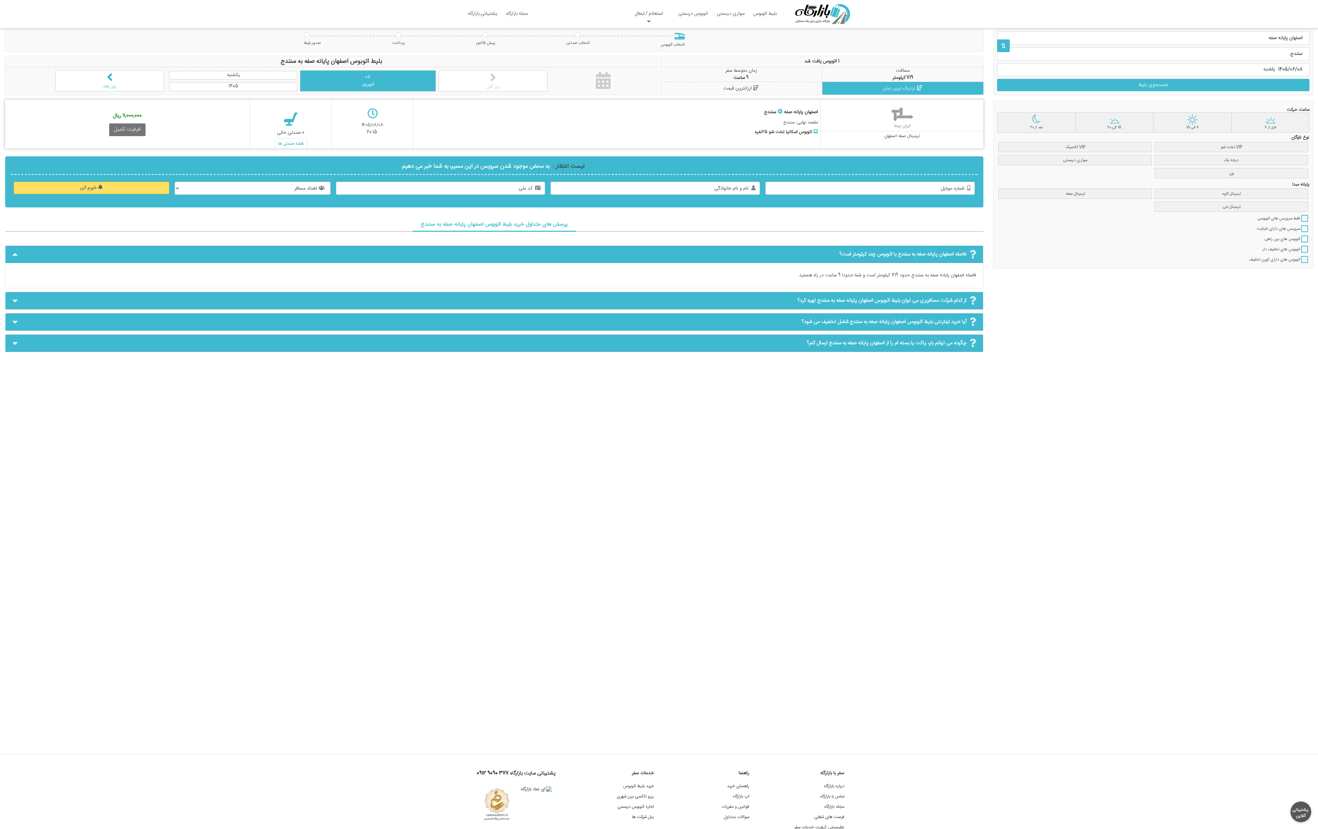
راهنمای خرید (738, 786)
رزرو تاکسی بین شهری (635, 796)
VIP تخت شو (1231, 147)
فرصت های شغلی (829, 817)
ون (1231, 173)
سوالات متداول (736, 817)
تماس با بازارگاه (832, 796)
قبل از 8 (1270, 127)
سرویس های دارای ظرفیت (1279, 228)
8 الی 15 (1192, 127)
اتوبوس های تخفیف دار (1281, 249)
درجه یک (1231, 160)
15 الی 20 (1114, 127)
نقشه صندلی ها (291, 143)
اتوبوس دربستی (693, 14)
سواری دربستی (731, 14)
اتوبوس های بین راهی (1282, 239)
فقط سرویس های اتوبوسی (1279, 218)
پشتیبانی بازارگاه (482, 14)
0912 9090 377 (493, 773)
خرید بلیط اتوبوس (638, 786)
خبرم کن (89, 188)
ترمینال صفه (1075, 193)
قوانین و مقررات (735, 806)
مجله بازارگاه (517, 14)
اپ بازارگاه (741, 796)
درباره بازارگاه (834, 786)
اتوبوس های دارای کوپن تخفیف (1275, 259)
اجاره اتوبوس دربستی (635, 806)
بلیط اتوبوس (765, 14)
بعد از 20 (1036, 127)
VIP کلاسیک (1075, 147)
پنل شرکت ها (643, 817)
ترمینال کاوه (1231, 193)
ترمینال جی (1231, 206)
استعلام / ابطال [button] (649, 14)
